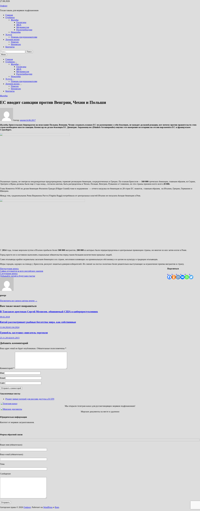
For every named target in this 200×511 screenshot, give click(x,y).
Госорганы (21, 22)
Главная (9, 15)
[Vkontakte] (182, 274)
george (23, 120)
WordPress (48, 507)
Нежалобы (16, 32)
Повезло (15, 42)
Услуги (8, 34)
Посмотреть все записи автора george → (18, 301)
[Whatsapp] (187, 274)
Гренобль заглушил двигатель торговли (24, 332)
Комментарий (7, 368)
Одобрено (10, 17)
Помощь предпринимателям (24, 37)
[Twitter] (191, 274)
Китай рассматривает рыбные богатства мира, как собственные (38, 322)
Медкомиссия (22, 27)
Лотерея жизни (12, 39)
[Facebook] (169, 274)
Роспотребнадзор (24, 30)
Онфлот (3, 6)
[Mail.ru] (178, 274)
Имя (2, 373)
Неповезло (16, 44)
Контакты (10, 47)
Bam (57, 507)
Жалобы (15, 20)
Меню (3, 55)
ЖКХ (18, 25)
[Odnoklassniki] (174, 274)
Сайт (2, 383)
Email (2, 378)
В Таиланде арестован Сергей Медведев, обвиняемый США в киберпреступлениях (49, 311)
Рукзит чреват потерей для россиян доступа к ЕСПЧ (29, 399)
